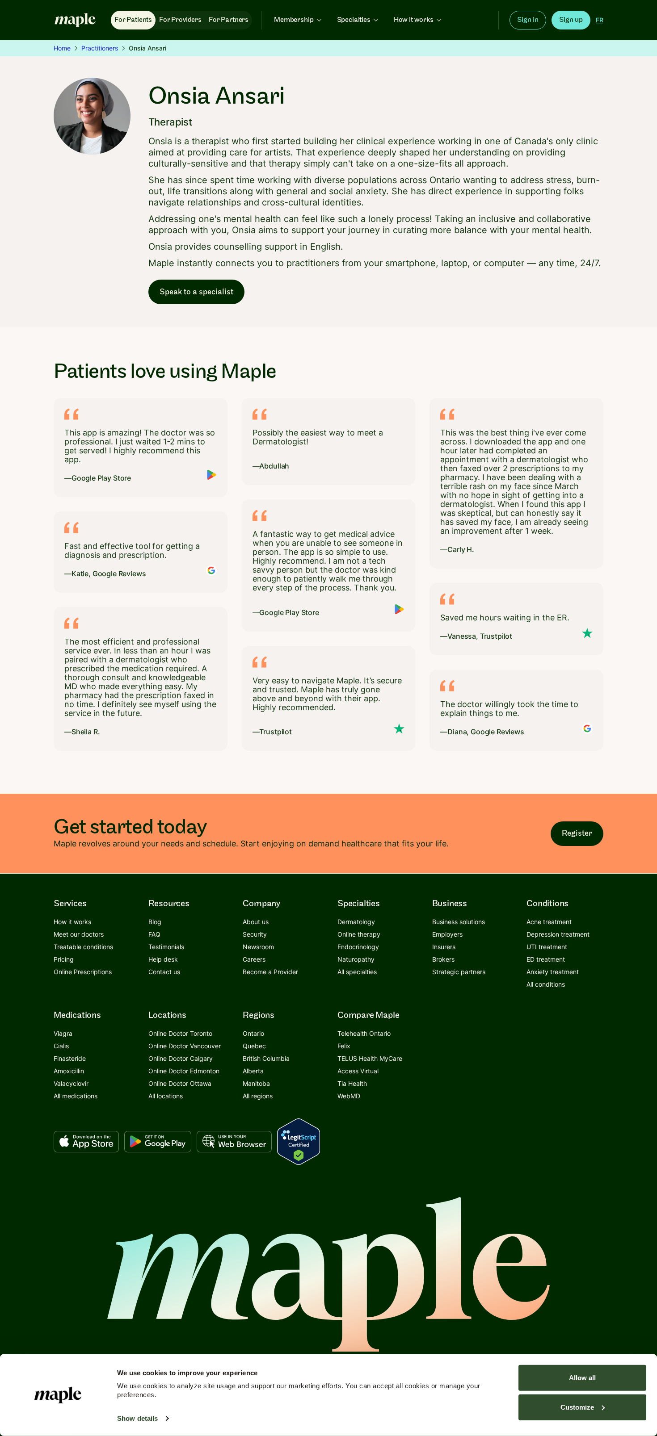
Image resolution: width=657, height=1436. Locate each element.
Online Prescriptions (83, 971)
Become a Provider (270, 971)
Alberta (253, 1071)
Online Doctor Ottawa (179, 1083)
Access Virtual (358, 1071)
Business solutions (458, 921)
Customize (577, 1407)
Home (62, 48)
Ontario (253, 1033)
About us (256, 921)
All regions (258, 1096)
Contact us (164, 971)
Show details (137, 1418)
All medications (75, 1096)
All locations (165, 1096)
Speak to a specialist (196, 292)
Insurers (443, 946)
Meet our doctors (79, 934)
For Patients (133, 20)
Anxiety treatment (552, 971)
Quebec (254, 1046)
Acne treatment (549, 921)
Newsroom (258, 946)
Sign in (528, 20)
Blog (154, 921)
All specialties (357, 971)
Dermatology (356, 921)
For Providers (180, 20)
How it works (414, 20)
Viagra (63, 1033)
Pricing (64, 959)
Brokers (443, 959)
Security (255, 934)
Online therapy (358, 934)
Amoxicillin (69, 1071)
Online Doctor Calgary (180, 1058)
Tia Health (352, 1083)
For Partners (228, 20)
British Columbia (266, 1058)
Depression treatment (558, 934)
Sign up (571, 20)
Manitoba (256, 1083)
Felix (343, 1046)
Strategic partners (458, 971)
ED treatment (545, 959)
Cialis (61, 1046)
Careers (254, 959)
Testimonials (166, 946)
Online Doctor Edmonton (183, 1071)
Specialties (354, 20)
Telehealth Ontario (364, 1033)
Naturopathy (356, 959)
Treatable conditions (83, 946)
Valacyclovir (71, 1083)
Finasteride (70, 1058)
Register (577, 833)
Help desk (163, 959)
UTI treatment (546, 946)
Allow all (582, 1378)
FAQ (154, 934)
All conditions (545, 984)
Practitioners (99, 48)
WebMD (348, 1096)
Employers (447, 934)
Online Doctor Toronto (180, 1033)
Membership (293, 20)
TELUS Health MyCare (369, 1058)
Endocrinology (358, 946)
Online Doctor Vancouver (184, 1046)
